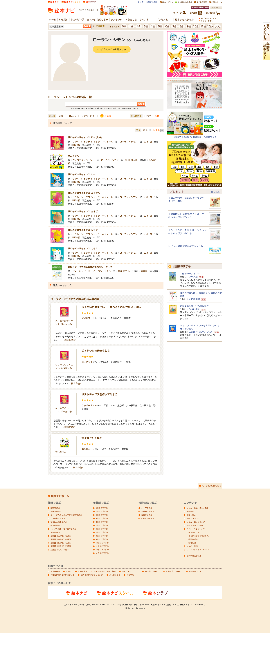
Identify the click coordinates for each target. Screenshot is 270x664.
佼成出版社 (194, 309)
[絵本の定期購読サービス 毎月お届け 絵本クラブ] (89, 1)
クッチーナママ (89, 405)
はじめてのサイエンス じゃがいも (85, 137)
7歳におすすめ (102, 532)
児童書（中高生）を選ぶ (61, 546)
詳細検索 (100, 26)
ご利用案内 (82, 571)
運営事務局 (55, 571)
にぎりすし (87, 318)
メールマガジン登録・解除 (105, 571)
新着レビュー (192, 515)
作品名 (72, 116)
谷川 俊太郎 (131, 160)
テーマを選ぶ (56, 511)
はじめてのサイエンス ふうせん (84, 193)
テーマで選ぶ (146, 508)
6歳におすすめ (102, 529)
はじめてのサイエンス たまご (83, 211)
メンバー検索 (192, 546)
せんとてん (73, 156)
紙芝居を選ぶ (56, 525)
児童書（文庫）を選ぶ (60, 549)
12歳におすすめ (102, 549)
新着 (61, 116)
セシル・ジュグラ (81, 141)
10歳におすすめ (102, 543)
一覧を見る (214, 192)
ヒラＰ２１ (87, 362)
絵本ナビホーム (60, 496)
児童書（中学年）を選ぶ (61, 539)
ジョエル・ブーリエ (82, 271)
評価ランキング (193, 518)
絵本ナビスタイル (194, 556)
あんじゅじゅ (88, 449)
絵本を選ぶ (55, 508)
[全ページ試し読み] (266, 39)
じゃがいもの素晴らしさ (96, 351)
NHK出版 (76, 145)
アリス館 (193, 276)
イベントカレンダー (195, 525)
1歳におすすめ (102, 511)
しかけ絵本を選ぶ (58, 518)
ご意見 (69, 571)
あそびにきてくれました (198, 536)
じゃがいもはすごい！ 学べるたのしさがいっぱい (111, 307)
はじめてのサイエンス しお (82, 174)
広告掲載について (196, 571)
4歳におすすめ (102, 522)
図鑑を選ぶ (55, 532)
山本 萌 (148, 141)
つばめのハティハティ (191, 273)
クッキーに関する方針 (148, 2)
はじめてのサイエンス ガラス (83, 248)
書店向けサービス (152, 571)
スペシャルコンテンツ (196, 529)
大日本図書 (194, 299)
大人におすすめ (102, 553)
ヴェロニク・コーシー (83, 160)
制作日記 (192, 543)
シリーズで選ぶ (147, 511)
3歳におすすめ (102, 518)
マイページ (126, 571)
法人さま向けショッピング (92, 575)
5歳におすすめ (102, 525)
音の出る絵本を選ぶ (59, 522)
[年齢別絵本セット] (266, 58)
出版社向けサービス (174, 571)
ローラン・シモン (128, 141)
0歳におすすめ (102, 508)
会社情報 (130, 575)
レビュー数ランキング (196, 522)
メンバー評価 (88, 116)
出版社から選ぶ (147, 518)
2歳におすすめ (102, 515)
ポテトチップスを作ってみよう (100, 394)
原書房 (144, 271)
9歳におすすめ (102, 539)
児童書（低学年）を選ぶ (61, 536)
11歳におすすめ (102, 546)
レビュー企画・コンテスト (198, 508)
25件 (149, 116)
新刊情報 (190, 511)
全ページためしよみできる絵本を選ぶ (66, 515)
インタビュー (193, 532)
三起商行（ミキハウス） (201, 332)
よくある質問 (114, 575)
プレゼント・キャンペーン (198, 549)
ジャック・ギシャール (102, 141)
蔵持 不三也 (124, 271)
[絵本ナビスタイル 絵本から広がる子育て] (71, 1)
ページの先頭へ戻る (211, 486)
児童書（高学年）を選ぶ (61, 543)
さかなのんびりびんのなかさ (194, 306)
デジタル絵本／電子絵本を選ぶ (63, 529)
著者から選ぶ (146, 515)
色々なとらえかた (92, 438)
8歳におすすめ (102, 536)
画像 (145, 130)
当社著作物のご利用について (62, 575)
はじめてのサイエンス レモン (83, 230)
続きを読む (69, 340)
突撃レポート (193, 539)
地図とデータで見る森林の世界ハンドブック (90, 267)
